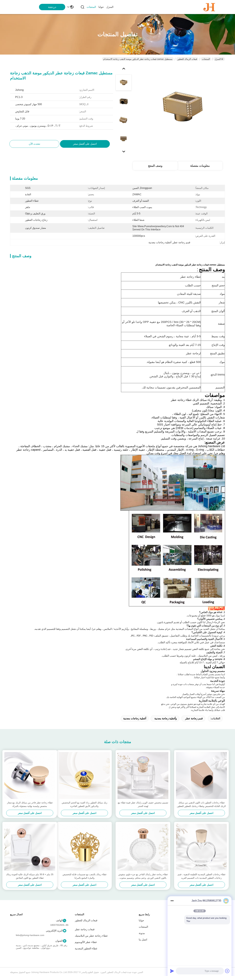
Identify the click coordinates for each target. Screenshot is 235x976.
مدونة (142, 933)
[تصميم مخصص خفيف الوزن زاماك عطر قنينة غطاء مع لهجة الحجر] (143, 775)
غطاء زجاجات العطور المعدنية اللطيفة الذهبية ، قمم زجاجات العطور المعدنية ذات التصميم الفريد (201, 876)
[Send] (172, 970)
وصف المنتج (155, 165)
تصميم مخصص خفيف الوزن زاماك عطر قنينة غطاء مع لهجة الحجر (143, 804)
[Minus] (172, 901)
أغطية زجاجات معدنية (134, 718)
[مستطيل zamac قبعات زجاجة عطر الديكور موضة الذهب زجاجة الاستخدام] (182, 109)
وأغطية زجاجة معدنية (165, 718)
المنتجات (91, 7)
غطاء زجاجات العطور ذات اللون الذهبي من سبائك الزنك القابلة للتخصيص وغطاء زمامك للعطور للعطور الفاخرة (201, 804)
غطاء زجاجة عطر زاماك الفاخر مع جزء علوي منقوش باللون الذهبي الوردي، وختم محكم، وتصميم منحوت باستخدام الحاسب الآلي (143, 876)
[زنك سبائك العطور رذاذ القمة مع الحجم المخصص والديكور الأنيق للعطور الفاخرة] (84, 775)
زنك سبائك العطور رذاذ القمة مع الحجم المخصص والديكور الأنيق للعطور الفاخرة (84, 804)
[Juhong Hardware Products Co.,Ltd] (209, 7)
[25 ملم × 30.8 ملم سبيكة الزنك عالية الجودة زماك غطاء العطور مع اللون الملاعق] (29, 847)
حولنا (101, 7)
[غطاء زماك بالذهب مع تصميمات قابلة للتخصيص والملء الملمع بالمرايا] (84, 847)
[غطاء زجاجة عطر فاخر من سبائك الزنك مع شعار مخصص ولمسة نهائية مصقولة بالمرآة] (29, 775)
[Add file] (227, 970)
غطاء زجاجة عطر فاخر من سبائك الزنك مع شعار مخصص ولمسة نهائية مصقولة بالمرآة (30, 804)
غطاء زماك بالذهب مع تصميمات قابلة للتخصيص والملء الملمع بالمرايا (84, 876)
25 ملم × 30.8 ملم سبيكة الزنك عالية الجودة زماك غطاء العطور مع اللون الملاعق (29, 876)
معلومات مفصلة (200, 165)
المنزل (109, 7)
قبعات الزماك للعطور (187, 59)
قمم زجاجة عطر (194, 718)
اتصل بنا (143, 939)
